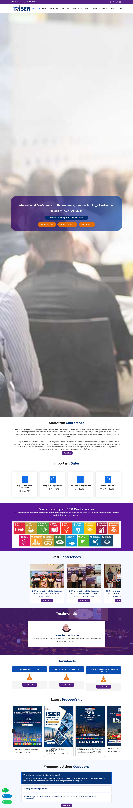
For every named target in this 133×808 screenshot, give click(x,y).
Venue (87, 8)
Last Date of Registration (80, 486)
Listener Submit (67, 224)
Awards (113, 8)
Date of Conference (108, 486)
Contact (120, 8)
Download (29, 684)
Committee (105, 8)
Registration (87, 224)
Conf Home (36, 8)
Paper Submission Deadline (24, 486)
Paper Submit (47, 224)
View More (67, 453)
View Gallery (29, 603)
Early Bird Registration (52, 486)
